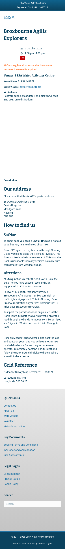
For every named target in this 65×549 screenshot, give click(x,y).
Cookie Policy (11, 484)
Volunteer (9, 421)
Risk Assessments (14, 455)
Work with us (11, 415)
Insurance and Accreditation (19, 450)
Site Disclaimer (12, 473)
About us (9, 410)
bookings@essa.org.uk (41, 543)
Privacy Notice (12, 478)
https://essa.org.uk (30, 86)
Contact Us (10, 405)
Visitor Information (14, 426)
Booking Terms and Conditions (21, 444)
